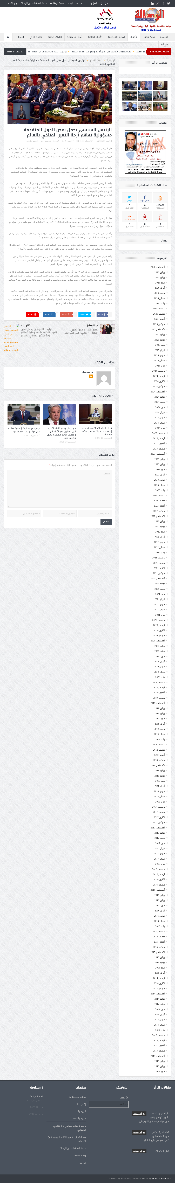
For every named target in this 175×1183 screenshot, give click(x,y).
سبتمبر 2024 (159, 386)
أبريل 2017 (160, 848)
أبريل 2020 (160, 661)
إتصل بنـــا (93, 3)
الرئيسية (164, 37)
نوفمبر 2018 (159, 750)
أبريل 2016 (160, 911)
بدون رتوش (149, 37)
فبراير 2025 (159, 360)
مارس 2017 (159, 853)
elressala (101, 141)
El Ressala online (77, 1097)
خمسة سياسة (36, 1096)
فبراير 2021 (159, 609)
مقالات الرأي (36, 37)
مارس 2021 (159, 604)
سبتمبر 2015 (159, 947)
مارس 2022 (159, 542)
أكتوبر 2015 (159, 942)
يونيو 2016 (159, 900)
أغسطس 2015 (158, 952)
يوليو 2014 (159, 999)
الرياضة (20, 37)
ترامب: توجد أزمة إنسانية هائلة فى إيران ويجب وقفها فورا (24, 430)
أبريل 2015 (160, 973)
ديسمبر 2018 (158, 744)
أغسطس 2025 (158, 329)
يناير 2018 (160, 802)
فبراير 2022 (159, 547)
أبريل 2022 (160, 537)
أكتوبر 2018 (159, 755)
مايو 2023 (160, 469)
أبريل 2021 (160, 599)
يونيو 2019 (159, 713)
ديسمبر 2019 (158, 682)
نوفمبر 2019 (159, 687)
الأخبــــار (134, 37)
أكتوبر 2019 (159, 692)
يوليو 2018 (159, 770)
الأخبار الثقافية (95, 37)
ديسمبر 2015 (158, 931)
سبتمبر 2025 (159, 324)
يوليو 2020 (159, 646)
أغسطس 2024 (158, 392)
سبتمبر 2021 (159, 573)
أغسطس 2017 (158, 828)
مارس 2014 (159, 1020)
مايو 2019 (160, 718)
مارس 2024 (159, 418)
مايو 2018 (160, 781)
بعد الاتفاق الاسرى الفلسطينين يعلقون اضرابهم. (67, 1139)
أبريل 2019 (160, 724)
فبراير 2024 (159, 423)
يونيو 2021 (159, 589)
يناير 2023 (160, 490)
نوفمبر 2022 (159, 501)
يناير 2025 (160, 366)
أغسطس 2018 (158, 765)
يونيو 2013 (159, 1066)
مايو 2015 (160, 968)
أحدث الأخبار (66, 141)
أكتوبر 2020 (159, 630)
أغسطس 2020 (158, 641)
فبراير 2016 (159, 921)
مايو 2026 (160, 283)
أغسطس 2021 (158, 578)
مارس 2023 (159, 480)
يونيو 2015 (159, 962)
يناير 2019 (160, 739)
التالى (28, 325)
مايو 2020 (160, 656)
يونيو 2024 (159, 402)
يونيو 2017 (159, 838)
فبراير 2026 (159, 298)
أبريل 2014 (160, 1014)
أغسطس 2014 (158, 994)
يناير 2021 (160, 615)
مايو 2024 (160, 407)
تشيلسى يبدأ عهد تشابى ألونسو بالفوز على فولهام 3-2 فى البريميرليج (150, 1103)
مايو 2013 (160, 1071)
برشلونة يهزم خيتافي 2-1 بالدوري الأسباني (69, 1128)
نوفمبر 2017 (159, 812)
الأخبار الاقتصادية (116, 37)
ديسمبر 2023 (158, 433)
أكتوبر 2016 (159, 879)
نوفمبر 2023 (159, 438)
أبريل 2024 (160, 412)
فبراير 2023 (159, 485)
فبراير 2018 (159, 796)
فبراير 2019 (159, 734)
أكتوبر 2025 (159, 319)
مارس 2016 (159, 916)
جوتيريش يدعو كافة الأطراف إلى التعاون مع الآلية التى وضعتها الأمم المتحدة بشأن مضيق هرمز (60, 52)
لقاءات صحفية (55, 37)
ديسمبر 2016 (158, 869)
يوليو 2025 (159, 334)
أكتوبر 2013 (159, 1045)
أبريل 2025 (160, 350)
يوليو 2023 (159, 459)
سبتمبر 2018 (159, 760)
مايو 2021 (160, 594)
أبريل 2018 (160, 786)
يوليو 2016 (159, 895)
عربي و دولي (45, 141)
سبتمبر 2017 (159, 822)
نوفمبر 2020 (159, 625)
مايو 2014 (160, 1009)
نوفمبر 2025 (159, 314)
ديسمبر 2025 (158, 308)
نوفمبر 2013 (159, 1040)
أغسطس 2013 (158, 1056)
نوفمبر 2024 (159, 376)
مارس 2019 (159, 729)
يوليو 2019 (159, 708)
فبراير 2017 (159, 859)
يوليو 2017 (159, 833)
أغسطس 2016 (158, 890)
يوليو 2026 (159, 272)
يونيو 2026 (159, 277)
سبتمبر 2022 (159, 511)
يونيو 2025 (159, 340)
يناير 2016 (160, 926)
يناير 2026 (160, 303)
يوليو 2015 (159, 957)
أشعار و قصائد (74, 37)
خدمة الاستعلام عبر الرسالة (34, 3)
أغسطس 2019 (158, 703)
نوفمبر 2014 (159, 978)
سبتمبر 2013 (159, 1051)
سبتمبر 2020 (159, 635)
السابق (90, 325)
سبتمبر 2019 (159, 698)
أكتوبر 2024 (159, 381)
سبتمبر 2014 (159, 988)
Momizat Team (159, 1179)
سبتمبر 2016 (159, 885)
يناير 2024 (160, 428)
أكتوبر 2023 (159, 443)
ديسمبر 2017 (158, 807)
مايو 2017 (160, 843)
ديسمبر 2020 (158, 620)
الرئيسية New (79, 1118)
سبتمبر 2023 (159, 449)
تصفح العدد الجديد (76, 3)
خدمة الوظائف (57, 3)
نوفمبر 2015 (159, 937)
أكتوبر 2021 (159, 568)
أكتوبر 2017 (159, 817)
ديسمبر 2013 (158, 1035)
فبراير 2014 (159, 1025)
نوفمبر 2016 (159, 874)
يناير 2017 (160, 864)
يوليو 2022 (159, 521)
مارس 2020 (159, 667)
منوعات (165, 44)
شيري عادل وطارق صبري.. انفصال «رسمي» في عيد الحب (81, 331)
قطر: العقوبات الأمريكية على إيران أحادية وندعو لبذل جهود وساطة (138, 52)
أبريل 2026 (160, 288)
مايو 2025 (160, 345)
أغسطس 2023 (158, 454)
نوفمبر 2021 (159, 563)
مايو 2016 (160, 905)
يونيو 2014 (159, 1004)
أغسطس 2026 (158, 267)
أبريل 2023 (160, 475)
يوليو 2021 (159, 584)
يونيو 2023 (159, 464)
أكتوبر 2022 (159, 506)
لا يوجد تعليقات (32, 141)
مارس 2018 (159, 791)
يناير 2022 (160, 552)
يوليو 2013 (159, 1061)
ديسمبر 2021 (158, 558)
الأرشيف (124, 1097)
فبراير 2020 (159, 672)
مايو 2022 (160, 532)
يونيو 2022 (159, 526)
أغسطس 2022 (158, 516)
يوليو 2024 (159, 397)
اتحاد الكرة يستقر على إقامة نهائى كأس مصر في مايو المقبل (150, 1121)
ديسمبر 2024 (158, 371)
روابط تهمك (11, 3)
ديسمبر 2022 (158, 495)
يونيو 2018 (159, 776)
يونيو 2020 (159, 651)
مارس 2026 (159, 293)
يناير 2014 (160, 1030)
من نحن (104, 3)
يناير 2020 (160, 677)
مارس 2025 (159, 355)
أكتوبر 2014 (159, 983)
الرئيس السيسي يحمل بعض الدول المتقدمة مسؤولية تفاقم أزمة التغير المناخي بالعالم (39, 332)
